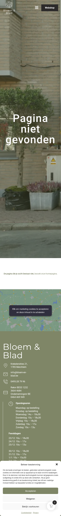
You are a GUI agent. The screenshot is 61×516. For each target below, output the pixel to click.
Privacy (36, 512)
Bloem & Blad (9, 12)
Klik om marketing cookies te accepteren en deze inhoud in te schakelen (30, 310)
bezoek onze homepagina (45, 274)
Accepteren (30, 490)
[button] (56, 464)
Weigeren (30, 498)
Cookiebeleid (26, 512)
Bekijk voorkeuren (30, 506)
